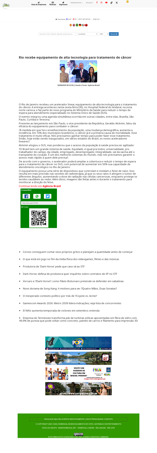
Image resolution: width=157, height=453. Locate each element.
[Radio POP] (78, 343)
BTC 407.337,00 (84, 19)
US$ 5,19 (96, 19)
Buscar (113, 34)
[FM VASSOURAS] (78, 388)
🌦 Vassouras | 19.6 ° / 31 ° (66, 19)
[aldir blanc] (78, 373)
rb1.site (111, 428)
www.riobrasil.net (67, 428)
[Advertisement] (78, 44)
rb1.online (101, 428)
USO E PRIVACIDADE (94, 419)
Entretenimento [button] (76, 3)
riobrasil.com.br (86, 428)
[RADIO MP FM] (78, 358)
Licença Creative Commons (95, 437)
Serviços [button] (89, 3)
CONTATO (108, 419)
